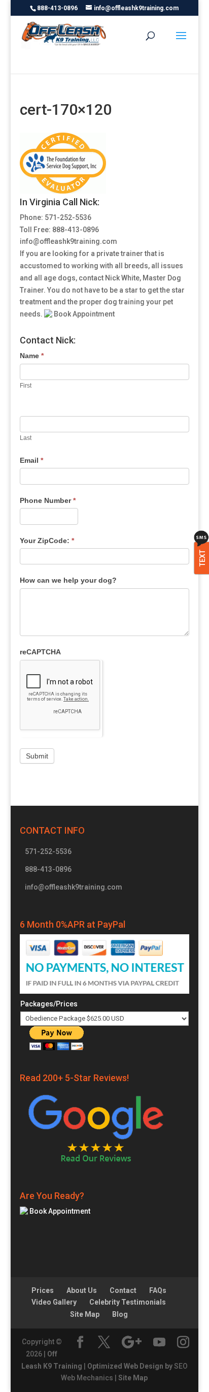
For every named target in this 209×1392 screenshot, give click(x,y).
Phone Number (48, 500)
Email (31, 460)
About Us (81, 1290)
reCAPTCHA (40, 652)
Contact (123, 1290)
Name (32, 356)
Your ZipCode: (47, 540)
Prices (42, 1290)
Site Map (84, 1314)
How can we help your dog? (68, 580)
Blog (120, 1314)
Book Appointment (83, 314)
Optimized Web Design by (129, 1366)
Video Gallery (54, 1302)
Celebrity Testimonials (127, 1302)
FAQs (157, 1290)
